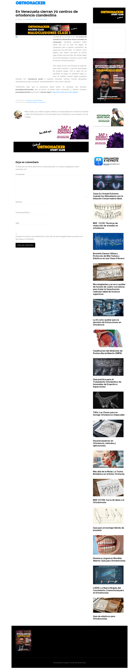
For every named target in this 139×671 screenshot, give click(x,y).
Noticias (29, 100)
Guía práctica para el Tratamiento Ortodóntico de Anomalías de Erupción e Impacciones (107, 383)
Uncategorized (37, 100)
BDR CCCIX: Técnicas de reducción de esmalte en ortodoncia (105, 225)
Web (17, 223)
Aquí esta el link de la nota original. (65, 92)
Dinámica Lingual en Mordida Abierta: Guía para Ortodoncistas (109, 559)
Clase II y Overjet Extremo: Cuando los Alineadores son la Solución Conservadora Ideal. (108, 196)
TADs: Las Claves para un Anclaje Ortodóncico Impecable (109, 413)
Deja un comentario (40, 19)
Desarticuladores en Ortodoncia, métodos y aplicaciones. (104, 443)
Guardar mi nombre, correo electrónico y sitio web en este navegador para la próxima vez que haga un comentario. (49, 237)
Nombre (19, 202)
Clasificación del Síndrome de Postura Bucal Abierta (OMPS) (108, 352)
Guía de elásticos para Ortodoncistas (104, 617)
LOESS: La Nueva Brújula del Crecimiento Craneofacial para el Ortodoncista (108, 590)
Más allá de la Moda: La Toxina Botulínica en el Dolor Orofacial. (109, 472)
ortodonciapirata (32, 102)
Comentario (20, 174)
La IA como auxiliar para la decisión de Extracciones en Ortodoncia (107, 322)
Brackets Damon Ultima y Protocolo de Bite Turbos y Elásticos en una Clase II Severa (108, 256)
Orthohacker (69, 3)
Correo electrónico (23, 212)
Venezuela (42, 102)
